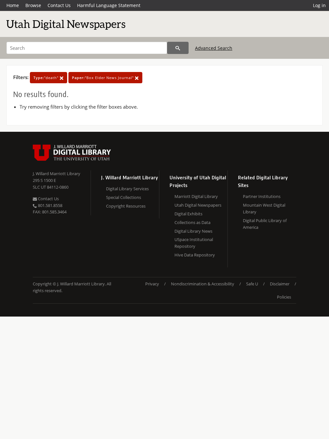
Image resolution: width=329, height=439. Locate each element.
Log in (319, 5)
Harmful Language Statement (108, 5)
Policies (284, 297)
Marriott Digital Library (196, 196)
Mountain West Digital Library (264, 208)
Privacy (152, 284)
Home (12, 5)
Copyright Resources (126, 206)
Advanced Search (213, 48)
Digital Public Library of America (265, 224)
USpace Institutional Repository (193, 243)
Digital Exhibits (188, 214)
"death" (46, 77)
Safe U (252, 284)
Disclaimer (279, 284)
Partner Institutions (261, 196)
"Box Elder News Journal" (103, 77)
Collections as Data (192, 222)
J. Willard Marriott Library (56, 173)
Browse (33, 5)
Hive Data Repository (194, 255)
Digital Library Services (127, 189)
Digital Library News (193, 231)
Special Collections (123, 197)
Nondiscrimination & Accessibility (202, 284)
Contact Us (59, 5)
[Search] (178, 48)
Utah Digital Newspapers (197, 205)
